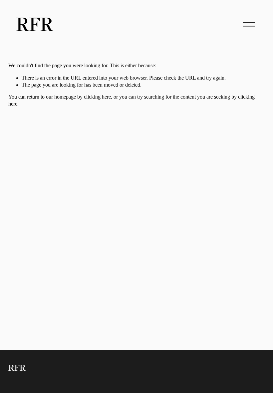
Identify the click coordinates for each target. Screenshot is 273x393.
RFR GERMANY (220, 24)
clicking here (97, 97)
